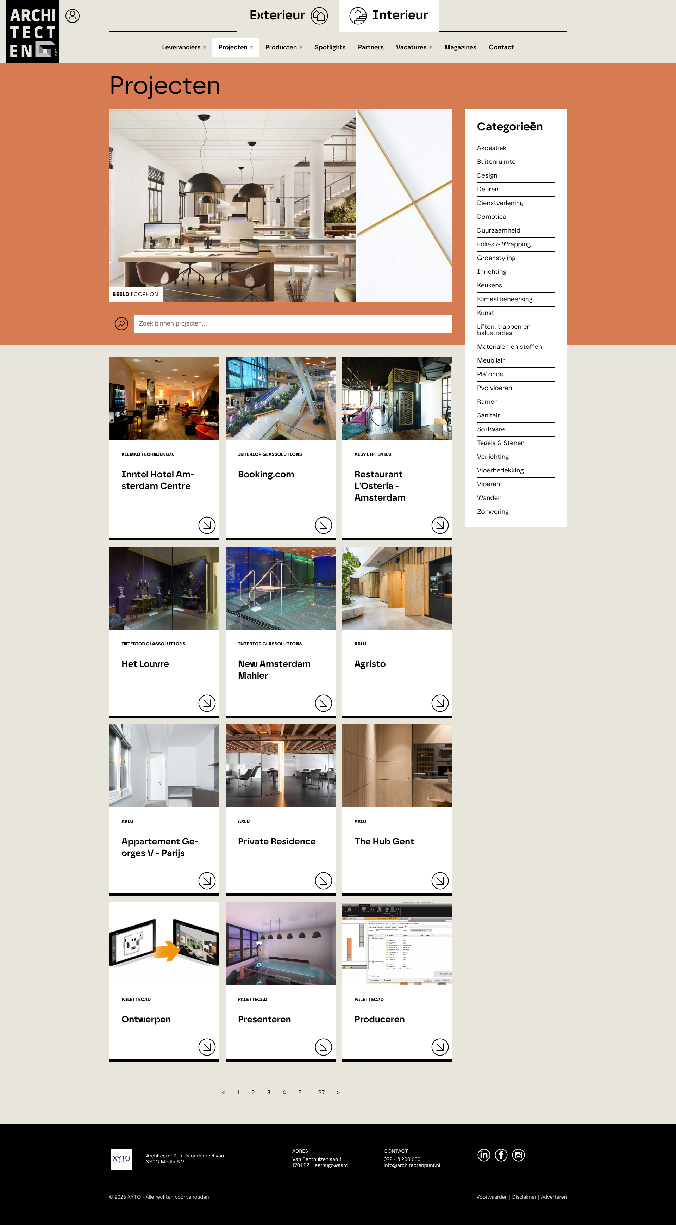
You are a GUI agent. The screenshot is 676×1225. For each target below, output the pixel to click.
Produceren (380, 1020)
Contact (501, 47)
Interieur (400, 15)
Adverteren (554, 1197)
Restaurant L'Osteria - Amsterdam (380, 486)
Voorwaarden (492, 1197)
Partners (371, 47)
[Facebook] (501, 1155)
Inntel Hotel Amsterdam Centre (157, 480)
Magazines (461, 47)
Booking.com (266, 475)
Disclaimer (524, 1197)
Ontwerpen (146, 1020)
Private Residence (277, 842)
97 (321, 1093)
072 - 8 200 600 (402, 1159)
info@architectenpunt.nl (412, 1165)
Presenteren (264, 1020)
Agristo (370, 664)
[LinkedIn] (484, 1155)
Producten (281, 47)
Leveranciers (181, 47)
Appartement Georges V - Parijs (159, 847)
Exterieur (278, 15)
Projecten (233, 47)
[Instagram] (518, 1155)
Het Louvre (145, 664)
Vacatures (411, 47)
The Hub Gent (384, 842)
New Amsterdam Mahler (274, 670)
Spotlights (330, 47)
